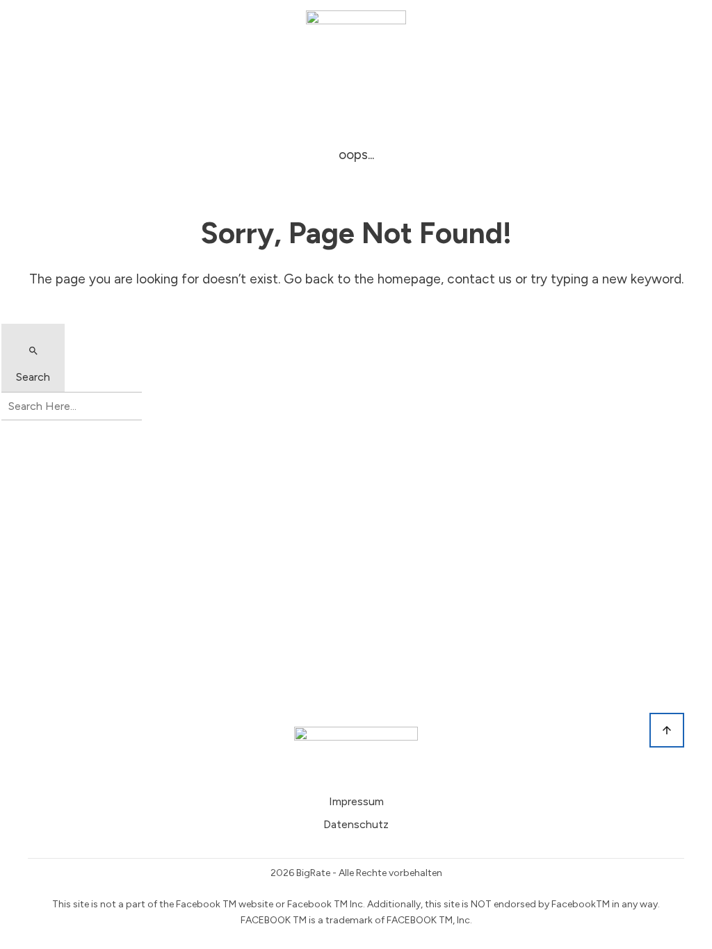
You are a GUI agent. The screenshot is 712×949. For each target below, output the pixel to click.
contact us (479, 279)
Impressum (356, 801)
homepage (409, 279)
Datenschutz (356, 824)
